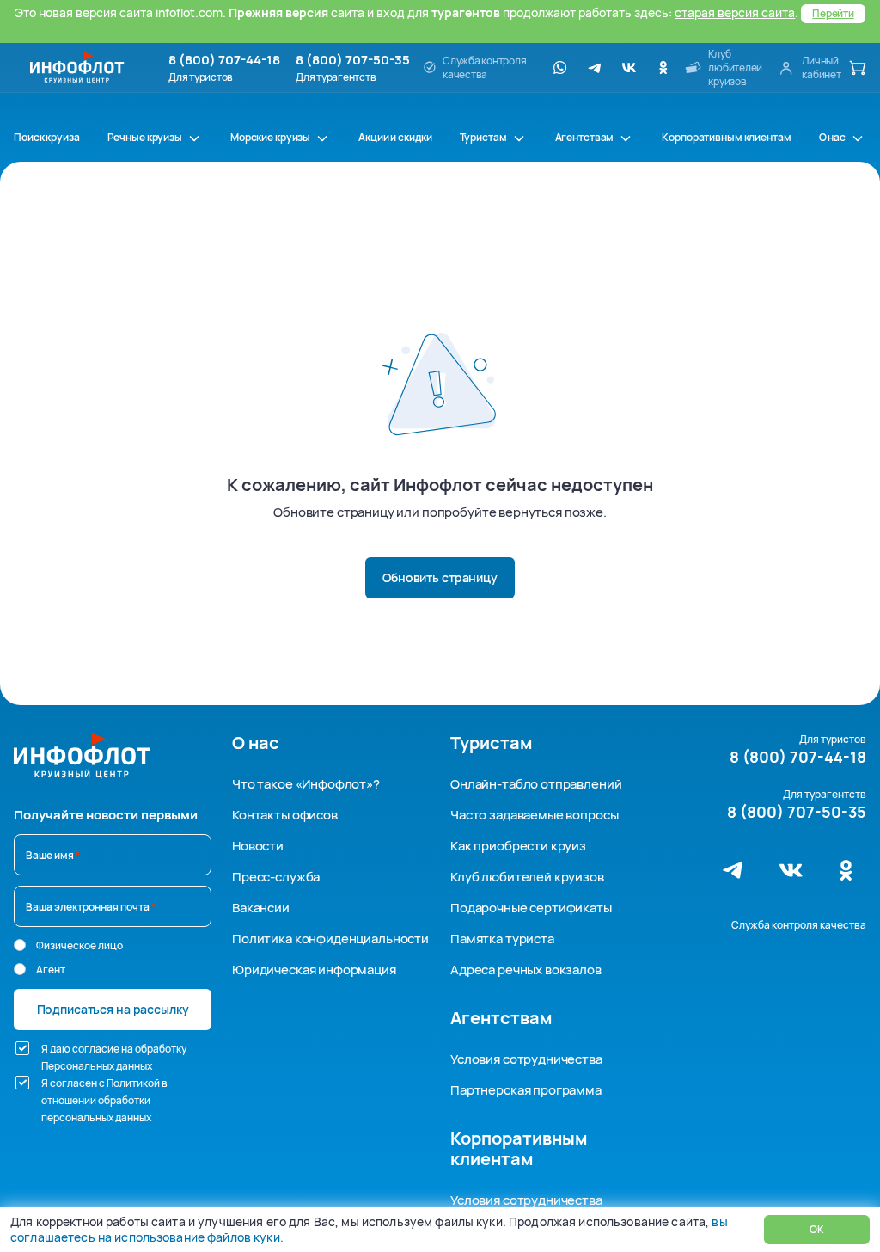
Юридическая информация (314, 969)
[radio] (20, 945)
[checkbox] (22, 1048)
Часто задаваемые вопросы (534, 815)
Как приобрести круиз (518, 846)
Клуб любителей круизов (527, 877)
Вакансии (261, 908)
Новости (258, 846)
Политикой (133, 1083)
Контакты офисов (285, 815)
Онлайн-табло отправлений (535, 784)
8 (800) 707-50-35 (353, 60)
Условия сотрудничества (526, 1059)
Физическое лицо (79, 945)
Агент (50, 969)
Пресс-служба (276, 877)
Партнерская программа (526, 1090)
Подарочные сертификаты (531, 908)
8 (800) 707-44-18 (224, 60)
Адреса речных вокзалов (526, 969)
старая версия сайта (735, 12)
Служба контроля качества (798, 925)
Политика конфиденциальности (330, 939)
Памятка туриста (502, 939)
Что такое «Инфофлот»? (306, 784)
